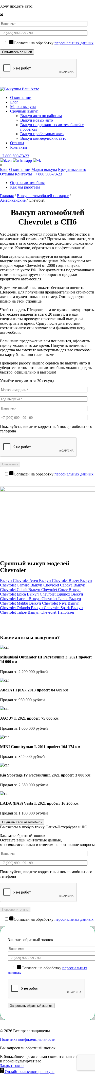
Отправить (10, 464)
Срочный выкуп (24, 111)
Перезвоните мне (15, 909)
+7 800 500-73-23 (14, 156)
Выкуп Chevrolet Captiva (51, 585)
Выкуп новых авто (36, 120)
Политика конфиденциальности (27, 1039)
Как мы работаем (25, 187)
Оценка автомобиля (27, 182)
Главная (7, 196)
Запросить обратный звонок (31, 1006)
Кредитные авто (72, 169)
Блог (14, 102)
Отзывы (17, 143)
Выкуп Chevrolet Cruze (48, 589)
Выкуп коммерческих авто (43, 138)
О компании (20, 97)
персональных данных (73, 43)
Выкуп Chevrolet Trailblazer (51, 612)
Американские (13, 200)
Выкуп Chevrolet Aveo (19, 580)
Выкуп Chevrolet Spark (51, 608)
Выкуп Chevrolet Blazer (59, 580)
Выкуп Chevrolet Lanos (49, 599)
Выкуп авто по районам (41, 116)
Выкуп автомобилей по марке (43, 196)
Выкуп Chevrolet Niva (48, 603)
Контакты (18, 147)
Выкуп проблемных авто (42, 134)
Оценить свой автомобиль (22, 822)
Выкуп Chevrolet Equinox (49, 594)
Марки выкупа (23, 106)
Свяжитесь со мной (17, 52)
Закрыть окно (12, 1065)
